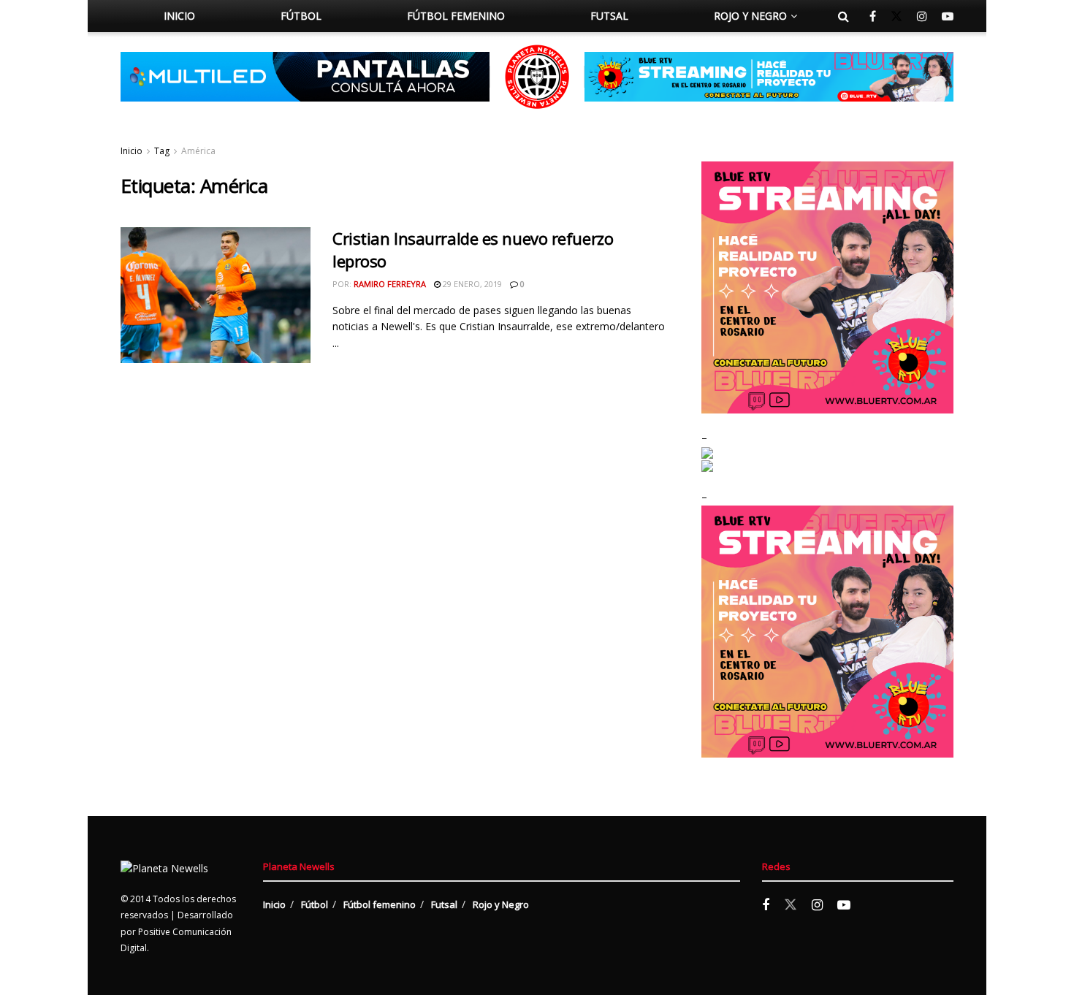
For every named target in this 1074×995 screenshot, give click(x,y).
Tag (162, 151)
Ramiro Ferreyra (390, 283)
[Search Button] (843, 16)
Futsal (609, 16)
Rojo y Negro (750, 16)
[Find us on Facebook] (872, 16)
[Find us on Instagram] (922, 16)
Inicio (179, 16)
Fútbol (301, 16)
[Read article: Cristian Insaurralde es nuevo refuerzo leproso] (216, 295)
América (198, 151)
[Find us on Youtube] (947, 16)
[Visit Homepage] (537, 76)
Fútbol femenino (456, 16)
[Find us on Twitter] (896, 16)
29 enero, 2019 (471, 283)
